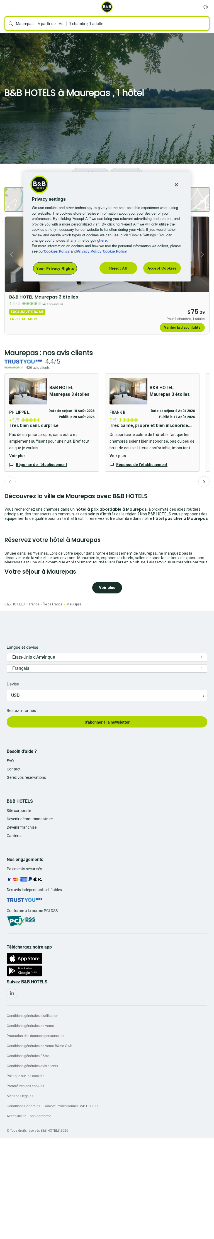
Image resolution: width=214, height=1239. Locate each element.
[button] (51, 422)
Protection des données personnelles (35, 1036)
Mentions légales (20, 1096)
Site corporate (19, 810)
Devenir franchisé (22, 827)
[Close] (176, 184)
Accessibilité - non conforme (29, 1116)
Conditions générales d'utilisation (32, 1015)
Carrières (14, 835)
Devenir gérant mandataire (30, 819)
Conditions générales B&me (28, 1056)
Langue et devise (22, 647)
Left (10, 254)
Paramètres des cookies (25, 1086)
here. (103, 240)
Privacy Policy (89, 251)
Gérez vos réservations (26, 777)
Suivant (204, 481)
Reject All (118, 268)
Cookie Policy (115, 251)
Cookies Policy (57, 251)
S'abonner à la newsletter (107, 722)
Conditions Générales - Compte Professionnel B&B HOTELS (53, 1106)
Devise (13, 684)
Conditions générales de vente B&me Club (39, 1046)
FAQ (10, 760)
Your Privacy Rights (55, 268)
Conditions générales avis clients (32, 1066)
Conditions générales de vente (30, 1026)
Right (203, 254)
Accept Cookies (162, 268)
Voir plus (17, 456)
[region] (107, 226)
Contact (14, 769)
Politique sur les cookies (25, 1076)
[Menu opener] (11, 7)
